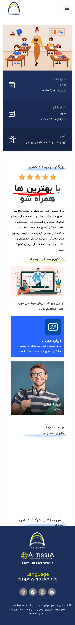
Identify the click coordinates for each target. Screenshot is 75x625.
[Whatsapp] (23, 592)
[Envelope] (51, 592)
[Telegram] (33, 592)
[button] (38, 281)
